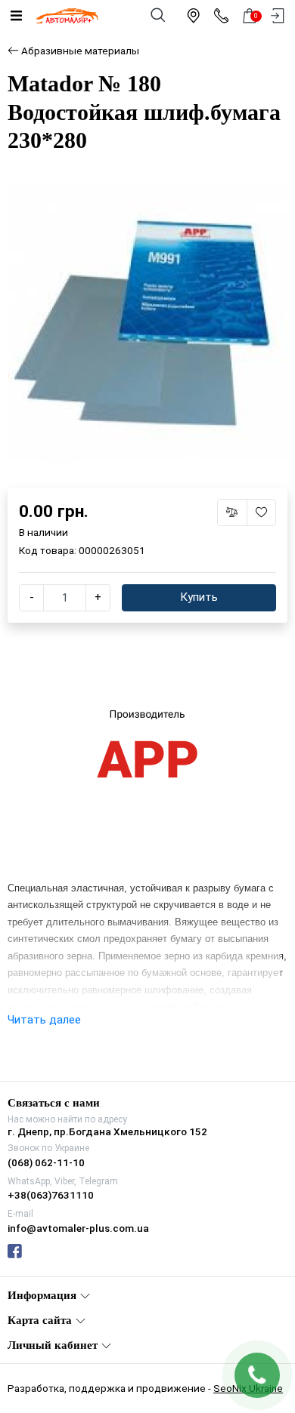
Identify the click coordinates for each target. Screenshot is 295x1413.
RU (185, 693)
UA (111, 693)
